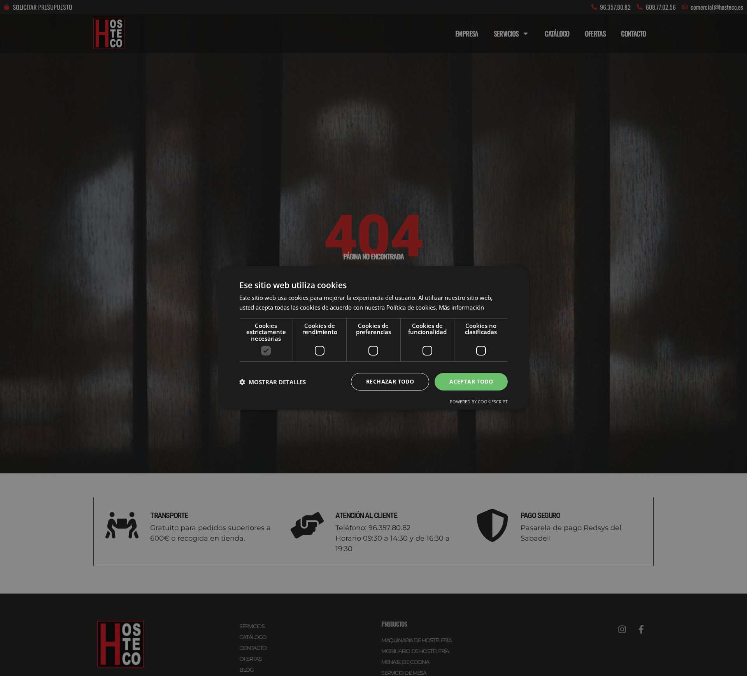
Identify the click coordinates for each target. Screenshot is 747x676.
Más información (461, 307)
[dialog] (373, 338)
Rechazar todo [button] (390, 381)
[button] (272, 381)
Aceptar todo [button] (471, 381)
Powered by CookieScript (479, 402)
